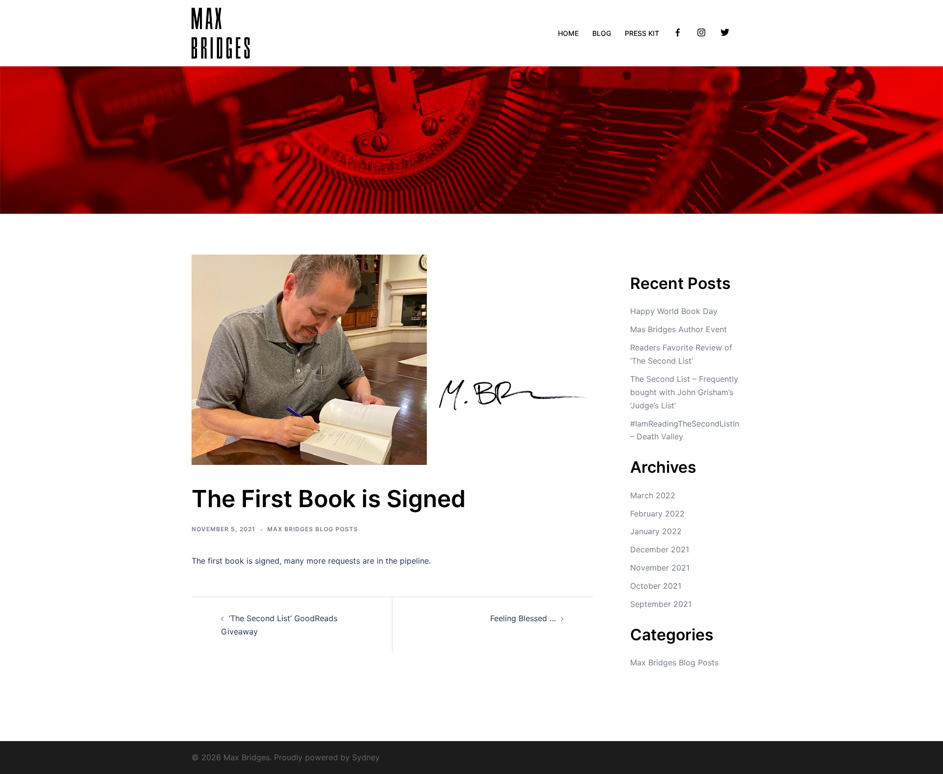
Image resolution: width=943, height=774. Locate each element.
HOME (568, 33)
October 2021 (655, 586)
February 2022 (657, 513)
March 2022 (652, 495)
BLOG (601, 33)
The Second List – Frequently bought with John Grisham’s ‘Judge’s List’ (684, 392)
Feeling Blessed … (523, 618)
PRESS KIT (642, 33)
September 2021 (661, 604)
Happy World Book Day (674, 311)
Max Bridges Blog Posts (312, 529)
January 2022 (656, 531)
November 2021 (660, 568)
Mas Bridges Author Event (678, 329)
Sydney (366, 757)
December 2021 (659, 549)
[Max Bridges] (221, 32)
